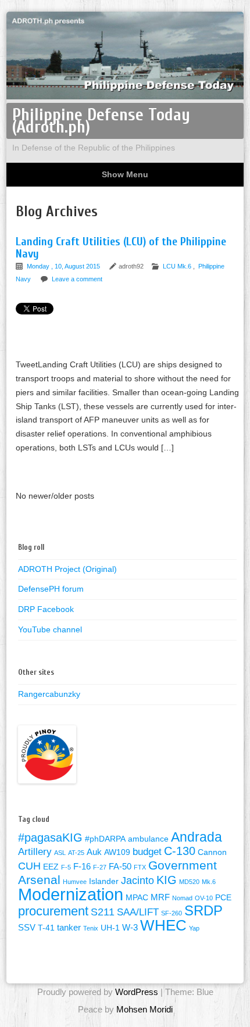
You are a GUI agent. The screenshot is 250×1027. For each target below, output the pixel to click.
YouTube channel (50, 629)
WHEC (163, 925)
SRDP (203, 910)
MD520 (189, 881)
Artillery (35, 851)
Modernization (70, 894)
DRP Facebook (46, 609)
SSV (26, 927)
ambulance (148, 839)
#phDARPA (105, 839)
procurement (53, 911)
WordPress (136, 992)
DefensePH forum (51, 588)
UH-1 (110, 928)
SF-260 (171, 913)
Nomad (182, 897)
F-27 (99, 867)
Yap (194, 928)
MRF (160, 897)
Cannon (212, 852)
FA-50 (120, 866)
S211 (103, 912)
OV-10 (204, 897)
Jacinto (137, 880)
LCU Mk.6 (177, 266)
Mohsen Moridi (144, 1009)
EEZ (51, 867)
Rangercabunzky (49, 694)
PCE (223, 897)
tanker (69, 927)
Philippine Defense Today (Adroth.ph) (101, 121)
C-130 (179, 850)
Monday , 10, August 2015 (64, 266)
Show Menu (125, 174)
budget (147, 851)
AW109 (117, 852)
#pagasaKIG (50, 837)
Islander (104, 881)
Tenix (90, 928)
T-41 (46, 928)
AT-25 (76, 852)
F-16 (82, 866)
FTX (140, 867)
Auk (94, 852)
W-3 (130, 927)
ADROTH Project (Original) (67, 569)
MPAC (137, 897)
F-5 (66, 867)
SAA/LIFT (138, 912)
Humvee (75, 881)
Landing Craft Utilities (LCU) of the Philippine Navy (121, 247)
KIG (166, 880)
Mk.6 (209, 881)
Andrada (196, 836)
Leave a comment (77, 278)
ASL (60, 852)
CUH (29, 866)
